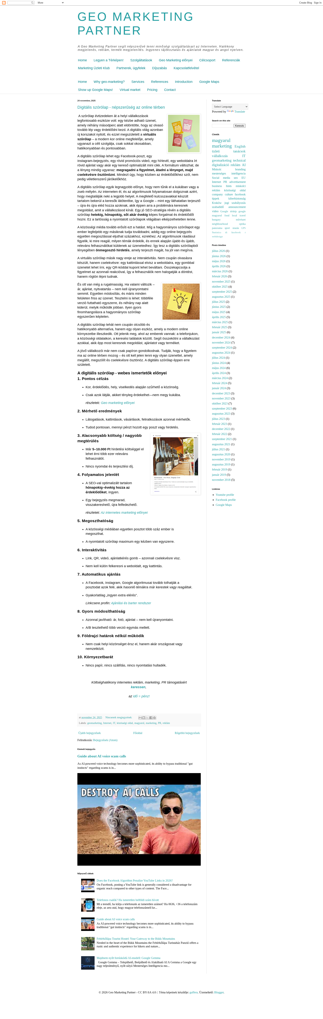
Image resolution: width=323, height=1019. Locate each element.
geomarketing (94, 722)
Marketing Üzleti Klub (94, 68)
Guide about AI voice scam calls (101, 756)
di (226, 232)
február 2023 (219, 423)
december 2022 (221, 428)
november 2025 (221, 281)
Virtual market (130, 90)
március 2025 (220, 322)
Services (137, 82)
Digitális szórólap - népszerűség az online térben (121, 107)
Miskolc (217, 169)
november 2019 (221, 459)
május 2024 (219, 368)
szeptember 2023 (222, 408)
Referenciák (231, 60)
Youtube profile (225, 494)
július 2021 (218, 449)
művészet (241, 219)
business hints (222, 186)
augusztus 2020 (221, 454)
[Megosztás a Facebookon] (151, 718)
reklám (166, 722)
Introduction (184, 82)
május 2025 (219, 312)
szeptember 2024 (222, 347)
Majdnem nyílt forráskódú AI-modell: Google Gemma (128, 958)
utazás (236, 227)
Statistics (216, 232)
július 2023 (218, 418)
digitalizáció (220, 165)
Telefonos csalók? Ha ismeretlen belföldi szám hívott (128, 900)
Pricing (152, 90)
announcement (237, 207)
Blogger (219, 992)
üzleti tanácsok (229, 151)
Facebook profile (226, 499)
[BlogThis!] (144, 718)
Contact (170, 90)
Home (82, 60)
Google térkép (228, 211)
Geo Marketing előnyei (176, 60)
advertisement (237, 181)
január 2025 (219, 332)
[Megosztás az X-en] (147, 718)
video (215, 211)
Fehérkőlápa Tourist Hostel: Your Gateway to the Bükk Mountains (136, 938)
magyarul (139, 722)
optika (242, 223)
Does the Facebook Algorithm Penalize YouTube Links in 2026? (135, 880)
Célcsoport (207, 60)
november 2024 (221, 342)
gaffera (194, 992)
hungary (216, 219)
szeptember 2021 (222, 439)
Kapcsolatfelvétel (186, 68)
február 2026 (219, 276)
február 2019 (219, 469)
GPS (243, 228)
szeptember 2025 (222, 291)
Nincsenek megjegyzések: (119, 717)
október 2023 (220, 403)
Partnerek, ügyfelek (130, 68)
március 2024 (220, 378)
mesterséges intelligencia (229, 173)
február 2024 (219, 383)
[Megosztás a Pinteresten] (154, 718)
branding (240, 169)
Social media (221, 177)
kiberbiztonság (237, 198)
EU (244, 177)
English (240, 146)
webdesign (217, 236)
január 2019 (219, 474)
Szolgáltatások (141, 60)
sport (227, 227)
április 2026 (219, 266)
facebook (236, 232)
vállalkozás (220, 156)
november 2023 (221, 398)
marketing (151, 722)
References (159, 82)
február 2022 (219, 434)
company (217, 194)
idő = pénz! (141, 696)
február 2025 (219, 327)
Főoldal (137, 733)
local (234, 215)
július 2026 (218, 250)
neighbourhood (220, 223)
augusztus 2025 (221, 296)
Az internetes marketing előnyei (125, 512)
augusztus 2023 (221, 413)
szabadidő (218, 207)
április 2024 (219, 373)
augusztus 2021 (221, 444)
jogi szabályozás (235, 202)
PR (159, 722)
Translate (239, 111)
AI (244, 165)
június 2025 (219, 306)
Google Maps (209, 82)
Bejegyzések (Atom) (105, 740)
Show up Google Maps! (95, 90)
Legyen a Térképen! (109, 60)
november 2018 (221, 479)
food (226, 215)
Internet (107, 722)
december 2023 (221, 393)
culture (229, 194)
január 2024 (219, 388)
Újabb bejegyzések (89, 733)
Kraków (217, 202)
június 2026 (219, 256)
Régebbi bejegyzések (187, 733)
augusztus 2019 (221, 464)
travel (243, 215)
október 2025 (220, 286)
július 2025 (218, 301)
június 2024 (219, 362)
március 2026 (220, 271)
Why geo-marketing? (109, 82)
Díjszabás (159, 68)
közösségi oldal (125, 722)
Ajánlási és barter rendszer (131, 603)
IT (114, 722)
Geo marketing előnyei (118, 403)
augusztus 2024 (221, 352)
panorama (217, 227)
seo (236, 177)
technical (239, 160)
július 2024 (218, 357)
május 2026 (219, 261)
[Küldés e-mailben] (140, 718)
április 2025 (219, 317)
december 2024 (221, 337)
